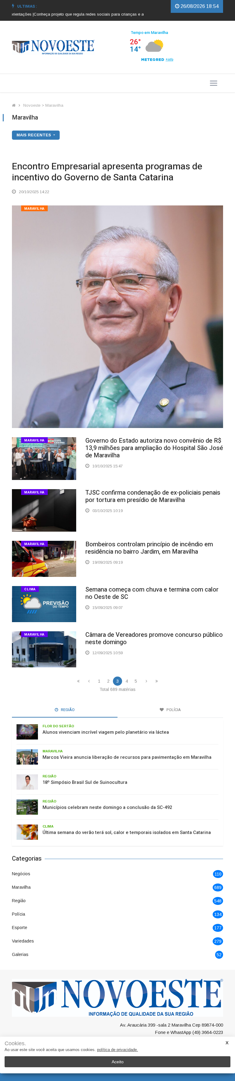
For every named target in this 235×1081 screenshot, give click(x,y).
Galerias (20, 954)
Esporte (19, 927)
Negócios (21, 873)
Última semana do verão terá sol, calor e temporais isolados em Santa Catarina (127, 832)
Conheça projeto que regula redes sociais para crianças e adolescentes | (88, 14)
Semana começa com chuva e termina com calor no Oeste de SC (151, 593)
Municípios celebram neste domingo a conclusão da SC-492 (107, 807)
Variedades (23, 941)
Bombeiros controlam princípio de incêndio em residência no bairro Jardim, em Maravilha (149, 548)
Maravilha (21, 887)
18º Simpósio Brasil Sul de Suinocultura (85, 782)
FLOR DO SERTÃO (58, 726)
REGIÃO (49, 776)
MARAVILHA (34, 208)
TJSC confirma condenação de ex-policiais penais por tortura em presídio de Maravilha (152, 496)
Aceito (118, 1061)
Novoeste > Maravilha (43, 105)
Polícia (18, 914)
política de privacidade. (117, 1049)
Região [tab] (67, 710)
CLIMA (30, 589)
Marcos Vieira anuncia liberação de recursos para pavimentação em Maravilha (127, 757)
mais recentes (34, 135)
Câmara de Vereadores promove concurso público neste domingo (154, 638)
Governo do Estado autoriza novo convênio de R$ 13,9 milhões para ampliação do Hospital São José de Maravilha (154, 448)
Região (19, 900)
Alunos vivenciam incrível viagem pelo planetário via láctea (106, 732)
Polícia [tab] (173, 710)
